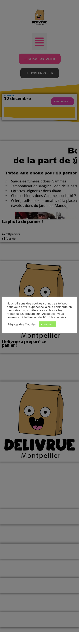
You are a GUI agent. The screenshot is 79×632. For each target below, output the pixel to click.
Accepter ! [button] (47, 324)
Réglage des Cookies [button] (22, 324)
